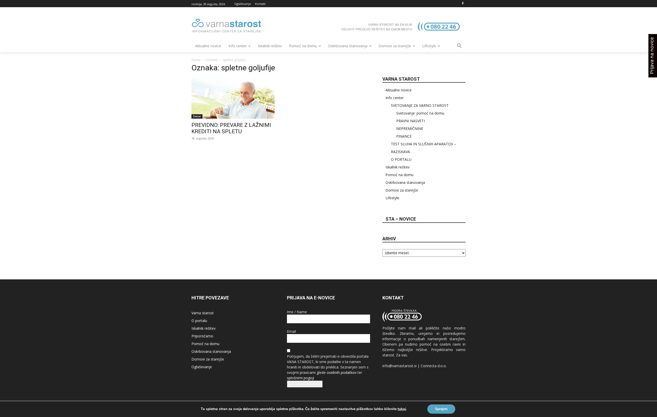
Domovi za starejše (401, 190)
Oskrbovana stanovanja (405, 182)
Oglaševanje (201, 366)
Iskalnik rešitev (397, 167)
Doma (195, 60)
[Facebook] (463, 4)
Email (291, 331)
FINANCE (404, 136)
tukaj (402, 409)
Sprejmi (441, 408)
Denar (197, 116)
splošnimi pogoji (300, 377)
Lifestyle (392, 197)
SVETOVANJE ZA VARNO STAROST (420, 105)
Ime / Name (297, 311)
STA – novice (400, 219)
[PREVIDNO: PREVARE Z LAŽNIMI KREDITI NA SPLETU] (233, 98)
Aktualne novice (398, 90)
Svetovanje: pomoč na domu (420, 113)
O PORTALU (401, 159)
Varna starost (202, 312)
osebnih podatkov (341, 372)
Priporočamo (202, 336)
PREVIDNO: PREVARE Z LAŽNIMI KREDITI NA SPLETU (231, 128)
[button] (459, 46)
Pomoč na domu (399, 174)
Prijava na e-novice (305, 384)
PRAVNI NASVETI (410, 120)
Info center (394, 97)
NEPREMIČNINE (409, 128)
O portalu (199, 320)
